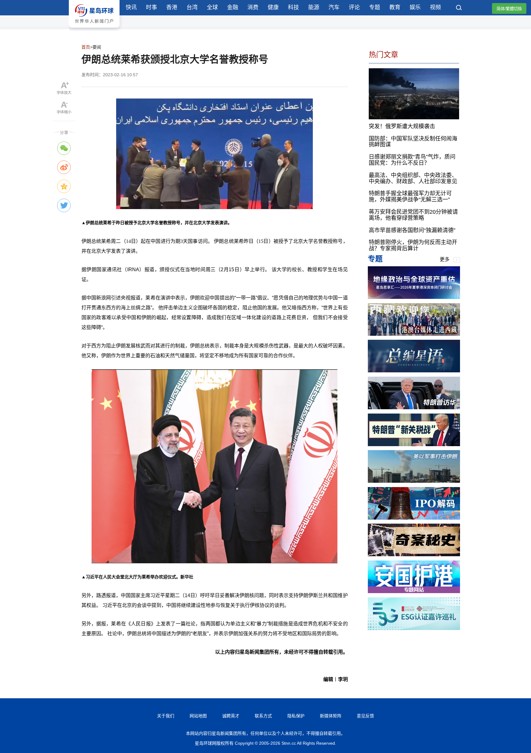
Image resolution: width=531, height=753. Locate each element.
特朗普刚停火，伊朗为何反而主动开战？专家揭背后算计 (413, 245)
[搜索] (459, 8)
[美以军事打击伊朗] (414, 481)
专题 (374, 7)
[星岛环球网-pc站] (94, 29)
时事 (151, 7)
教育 (394, 7)
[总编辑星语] (414, 370)
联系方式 (263, 715)
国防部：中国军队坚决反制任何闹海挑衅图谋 (413, 141)
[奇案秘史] (414, 554)
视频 (435, 7)
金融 (232, 7)
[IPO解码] (414, 518)
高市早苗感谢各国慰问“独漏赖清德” (412, 230)
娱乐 (415, 7)
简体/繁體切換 (509, 8)
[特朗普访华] (414, 407)
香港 (171, 7)
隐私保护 (296, 715)
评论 (354, 7)
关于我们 (165, 715)
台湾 (192, 7)
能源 (313, 7)
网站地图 (198, 715)
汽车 (334, 7)
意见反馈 (365, 715)
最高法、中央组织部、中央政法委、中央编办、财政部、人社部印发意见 (413, 178)
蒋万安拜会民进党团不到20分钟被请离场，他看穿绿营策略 (413, 215)
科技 (293, 7)
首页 (85, 47)
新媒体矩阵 (330, 715)
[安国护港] (414, 591)
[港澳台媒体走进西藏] (414, 334)
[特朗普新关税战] (414, 444)
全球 (212, 7)
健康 (273, 7)
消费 (252, 7)
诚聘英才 (230, 715)
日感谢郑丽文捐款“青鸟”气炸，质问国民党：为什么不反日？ (412, 160)
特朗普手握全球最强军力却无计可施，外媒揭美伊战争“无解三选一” (410, 196)
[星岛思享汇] (414, 297)
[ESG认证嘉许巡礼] (414, 628)
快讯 (131, 7)
